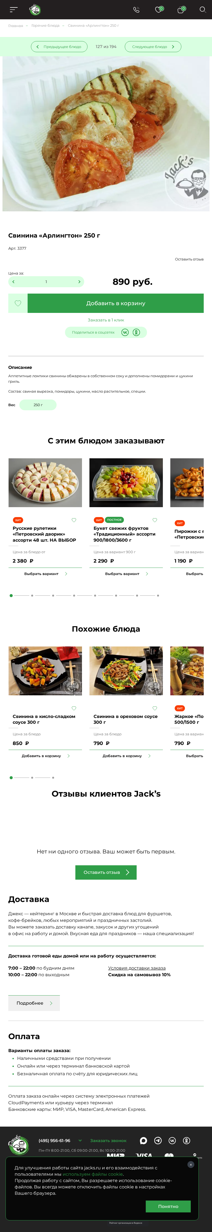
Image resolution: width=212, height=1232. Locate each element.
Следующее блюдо (149, 46)
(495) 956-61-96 (54, 1140)
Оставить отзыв (189, 259)
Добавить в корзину (115, 303)
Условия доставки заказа (137, 968)
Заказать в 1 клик (106, 320)
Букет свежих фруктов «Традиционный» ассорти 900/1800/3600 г (124, 534)
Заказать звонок (108, 1140)
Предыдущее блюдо (62, 46)
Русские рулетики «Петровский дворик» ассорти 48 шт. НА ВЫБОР (44, 534)
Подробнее (30, 1003)
